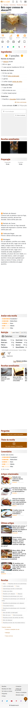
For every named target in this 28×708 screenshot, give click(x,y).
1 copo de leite (7, 87)
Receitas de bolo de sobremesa (17, 583)
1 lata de (10, 76)
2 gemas (5, 79)
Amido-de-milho (7, 591)
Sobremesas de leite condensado (12, 588)
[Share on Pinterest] (24, 47)
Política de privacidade (18, 689)
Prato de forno (9, 636)
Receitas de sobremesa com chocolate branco (13, 609)
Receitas (4, 686)
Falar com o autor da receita (14, 434)
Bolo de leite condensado (10, 612)
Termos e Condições (21, 692)
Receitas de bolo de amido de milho (13, 617)
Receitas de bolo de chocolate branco (14, 622)
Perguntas (4, 693)
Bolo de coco (7, 615)
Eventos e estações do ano (12, 629)
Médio (12, 326)
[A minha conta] (16, 1)
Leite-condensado (8, 586)
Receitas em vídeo (6, 688)
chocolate (13, 99)
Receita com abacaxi (9, 593)
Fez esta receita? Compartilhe (14, 446)
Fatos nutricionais (21, 102)
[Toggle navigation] (25, 2)
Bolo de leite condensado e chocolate (18, 378)
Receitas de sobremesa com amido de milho (13, 599)
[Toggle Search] (21, 1)
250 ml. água (6, 64)
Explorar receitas (6, 627)
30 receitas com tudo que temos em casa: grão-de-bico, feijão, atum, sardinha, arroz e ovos (13, 567)
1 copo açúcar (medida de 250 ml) (13, 67)
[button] (3, 23)
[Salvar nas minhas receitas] (24, 41)
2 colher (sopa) (12, 81)
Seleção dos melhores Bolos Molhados (17, 478)
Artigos (4, 696)
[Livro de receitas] (13, 1)
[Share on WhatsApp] (13, 47)
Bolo (4, 583)
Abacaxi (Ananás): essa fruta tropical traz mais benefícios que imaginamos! (19, 501)
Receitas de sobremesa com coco (12, 596)
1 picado (7, 61)
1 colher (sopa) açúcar (9, 93)
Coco (17, 586)
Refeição (7, 632)
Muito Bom (13, 321)
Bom (11, 323)
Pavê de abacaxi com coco (5, 378)
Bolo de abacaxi (7, 620)
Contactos (18, 686)
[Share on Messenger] (8, 47)
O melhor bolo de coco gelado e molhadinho (18, 511)
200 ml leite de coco (9, 90)
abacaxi (5, 61)
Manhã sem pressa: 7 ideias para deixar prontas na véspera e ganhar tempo (19, 528)
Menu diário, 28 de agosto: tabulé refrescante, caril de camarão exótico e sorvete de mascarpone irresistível (13, 555)
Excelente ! (13, 319)
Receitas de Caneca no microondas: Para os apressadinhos (19, 489)
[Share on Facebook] (2, 47)
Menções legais (20, 695)
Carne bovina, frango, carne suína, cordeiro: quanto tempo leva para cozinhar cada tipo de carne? (13, 542)
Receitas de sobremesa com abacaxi (13, 603)
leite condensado (13, 76)
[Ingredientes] (2, 354)
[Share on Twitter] (19, 47)
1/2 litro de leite (7, 73)
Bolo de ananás (17, 615)
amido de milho (17, 81)
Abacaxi (20, 593)
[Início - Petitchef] (1, 5)
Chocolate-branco (8, 605)
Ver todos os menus (7, 691)
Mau (11, 328)
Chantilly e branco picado (13, 99)
